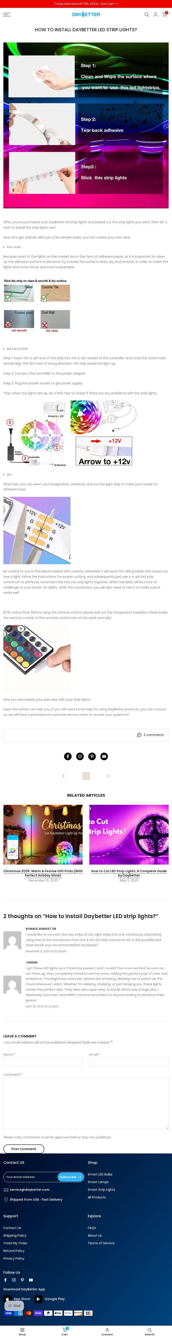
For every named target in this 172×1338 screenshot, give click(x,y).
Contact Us (12, 1228)
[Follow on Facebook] (68, 756)
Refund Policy (13, 1251)
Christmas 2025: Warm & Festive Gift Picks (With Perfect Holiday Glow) (43, 873)
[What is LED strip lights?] (108, 776)
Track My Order (15, 1243)
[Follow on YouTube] (104, 756)
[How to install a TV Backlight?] (63, 776)
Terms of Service (101, 1243)
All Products (97, 1197)
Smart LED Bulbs (100, 1174)
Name (9, 1054)
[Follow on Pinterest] (92, 756)
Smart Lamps (98, 1182)
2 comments (154, 735)
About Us (95, 1235)
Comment (12, 1074)
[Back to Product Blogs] (86, 776)
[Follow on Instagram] (80, 756)
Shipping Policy (14, 1235)
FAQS (92, 1228)
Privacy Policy (13, 1258)
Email (94, 1054)
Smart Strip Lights (101, 1190)
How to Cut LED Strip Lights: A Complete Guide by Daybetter (129, 873)
